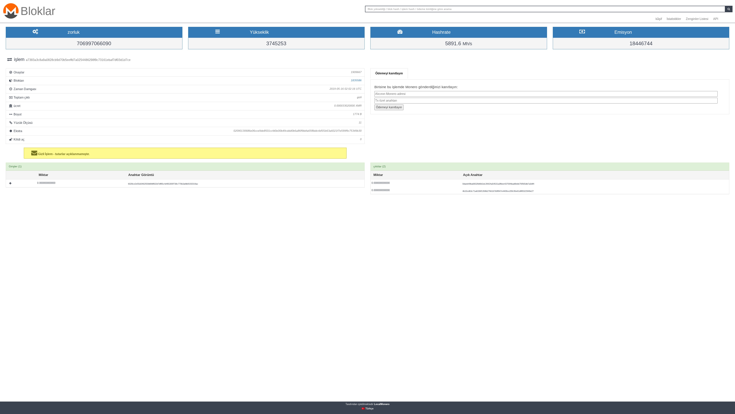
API (715, 19)
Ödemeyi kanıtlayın (389, 73)
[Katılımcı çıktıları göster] (11, 183)
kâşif (659, 19)
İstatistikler (674, 19)
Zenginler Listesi (697, 19)
